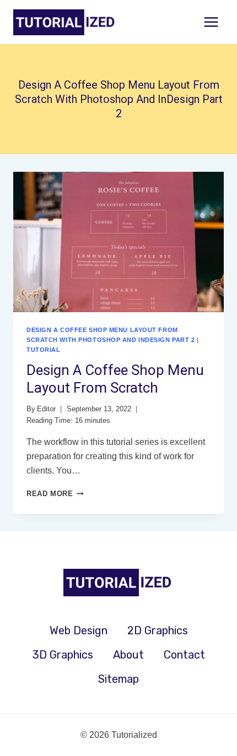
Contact (184, 654)
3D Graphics (63, 654)
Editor (46, 409)
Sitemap (118, 679)
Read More (55, 494)
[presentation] (118, 242)
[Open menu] (211, 21)
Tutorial (43, 349)
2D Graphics (157, 630)
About (128, 654)
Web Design (78, 630)
